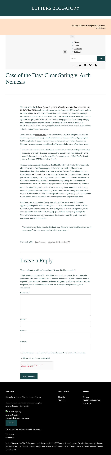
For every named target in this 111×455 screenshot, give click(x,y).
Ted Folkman (40, 242)
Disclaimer (87, 403)
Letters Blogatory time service (17, 406)
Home (76, 42)
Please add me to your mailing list (36, 358)
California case (39, 174)
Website (23, 342)
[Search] (101, 58)
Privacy (86, 397)
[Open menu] (65, 52)
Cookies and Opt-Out (91, 400)
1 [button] (49, 186)
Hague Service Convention (57, 242)
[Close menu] (72, 36)
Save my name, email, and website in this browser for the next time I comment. (54, 353)
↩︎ (68, 230)
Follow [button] (11, 423)
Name (23, 319)
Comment (24, 293)
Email (23, 331)
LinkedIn (61, 397)
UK (68, 242)
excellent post (40, 135)
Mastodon (62, 400)
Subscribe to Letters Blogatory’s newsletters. (23, 397)
